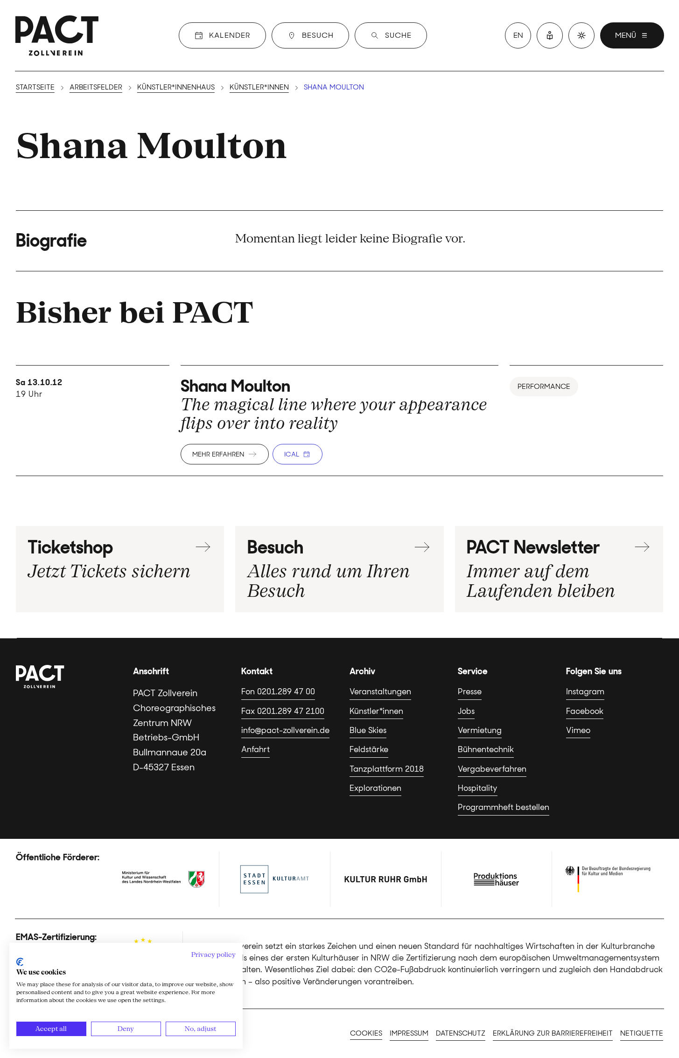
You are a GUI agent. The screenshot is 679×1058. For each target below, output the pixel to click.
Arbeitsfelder (96, 87)
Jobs (466, 711)
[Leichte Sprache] (550, 35)
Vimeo (578, 730)
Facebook (584, 711)
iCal (291, 454)
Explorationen (375, 788)
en (518, 35)
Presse (470, 691)
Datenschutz (460, 1033)
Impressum (409, 1033)
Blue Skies (368, 730)
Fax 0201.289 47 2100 (282, 711)
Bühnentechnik (486, 749)
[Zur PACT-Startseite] (57, 35)
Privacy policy (213, 954)
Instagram (585, 691)
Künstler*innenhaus (176, 87)
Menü (625, 35)
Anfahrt (255, 749)
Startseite (35, 87)
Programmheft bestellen (503, 807)
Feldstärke (369, 749)
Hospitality (477, 788)
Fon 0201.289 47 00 (278, 691)
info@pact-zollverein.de (285, 730)
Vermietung (480, 730)
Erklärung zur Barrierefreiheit (553, 1033)
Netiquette (641, 1033)
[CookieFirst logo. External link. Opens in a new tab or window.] (19, 962)
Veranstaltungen (380, 691)
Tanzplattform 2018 (387, 769)
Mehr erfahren (218, 454)
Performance (544, 386)
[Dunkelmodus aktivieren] (581, 35)
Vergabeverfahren (492, 769)
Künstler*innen (259, 87)
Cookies (366, 1033)
